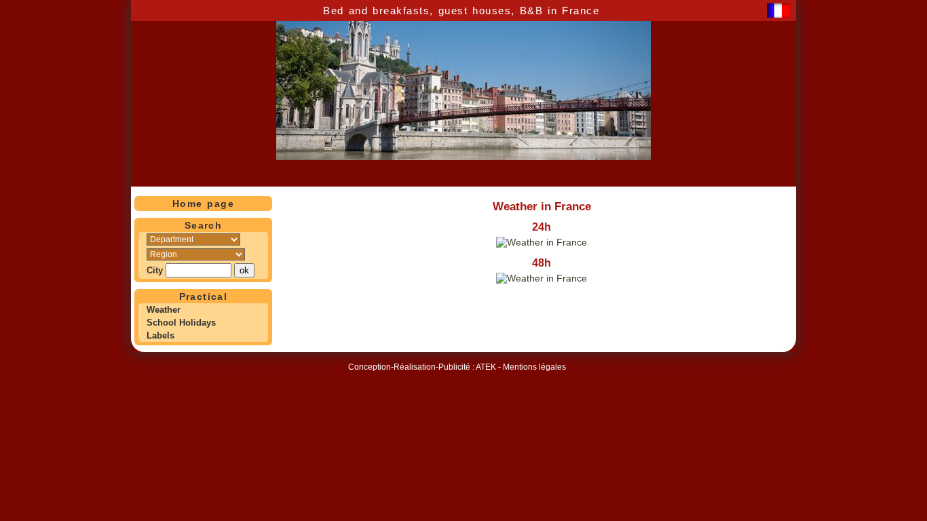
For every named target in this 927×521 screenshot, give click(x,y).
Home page (203, 203)
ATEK (486, 367)
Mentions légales (534, 367)
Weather (164, 310)
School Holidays (181, 322)
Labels (160, 335)
